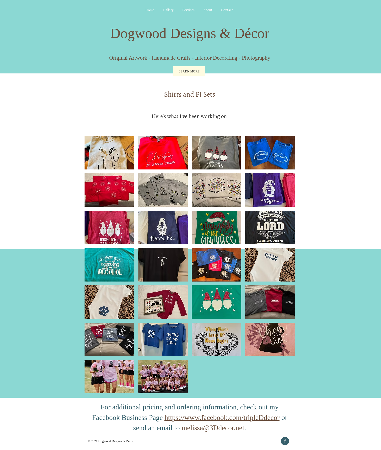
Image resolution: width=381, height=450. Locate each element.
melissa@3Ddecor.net (213, 428)
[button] (109, 152)
